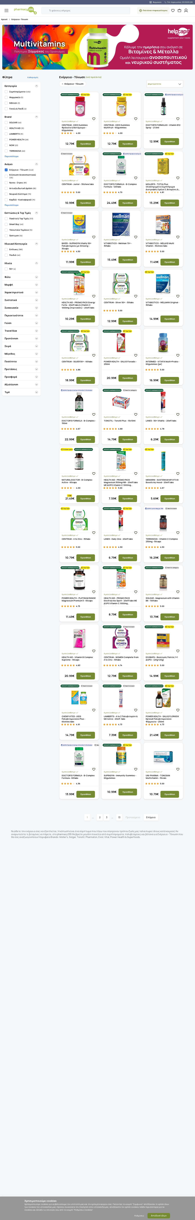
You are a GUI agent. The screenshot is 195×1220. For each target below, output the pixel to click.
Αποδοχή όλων (159, 1215)
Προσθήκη (85, 143)
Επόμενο (151, 817)
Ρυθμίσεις (139, 1215)
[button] (43, 9)
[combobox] (165, 83)
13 (119, 817)
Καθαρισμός (32, 77)
